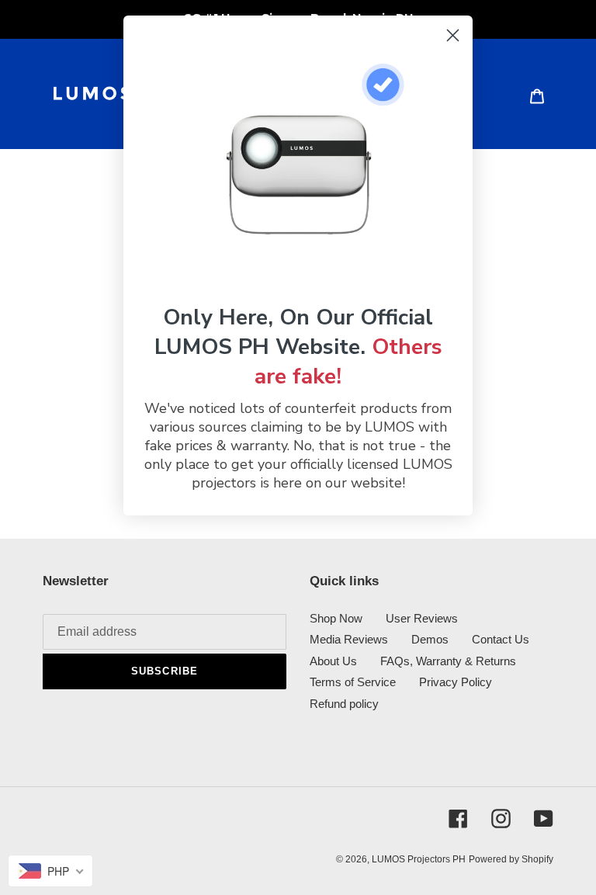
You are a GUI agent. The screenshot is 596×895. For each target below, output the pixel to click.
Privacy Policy (455, 682)
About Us (333, 661)
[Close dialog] (452, 35)
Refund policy (344, 703)
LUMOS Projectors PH (419, 859)
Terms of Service (353, 682)
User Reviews (422, 618)
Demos (430, 639)
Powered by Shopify (511, 859)
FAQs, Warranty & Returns (448, 661)
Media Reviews (349, 639)
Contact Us (500, 639)
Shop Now (336, 618)
